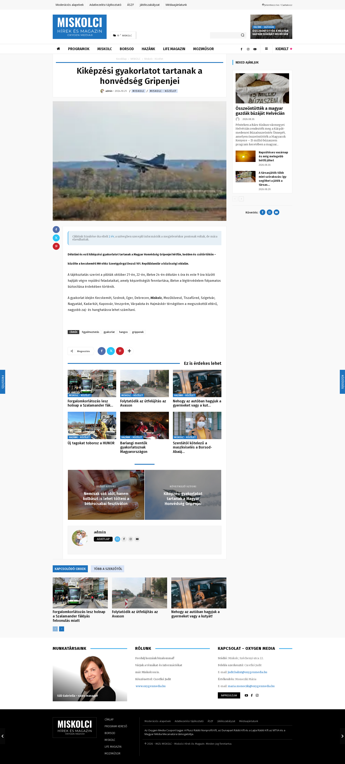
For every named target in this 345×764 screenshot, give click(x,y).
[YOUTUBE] (246, 695)
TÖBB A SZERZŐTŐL (108, 569)
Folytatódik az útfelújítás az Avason (143, 403)
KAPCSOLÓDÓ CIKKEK (70, 569)
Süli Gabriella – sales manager (77, 696)
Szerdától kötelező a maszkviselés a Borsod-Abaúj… (192, 447)
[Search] (242, 35)
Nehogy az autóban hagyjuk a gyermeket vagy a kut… (197, 403)
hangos (123, 332)
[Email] (117, 539)
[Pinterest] (120, 351)
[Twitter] (111, 351)
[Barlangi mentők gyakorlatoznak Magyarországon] (144, 425)
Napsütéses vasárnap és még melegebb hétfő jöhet (273, 156)
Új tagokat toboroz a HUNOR (91, 443)
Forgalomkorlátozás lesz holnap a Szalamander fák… (90, 403)
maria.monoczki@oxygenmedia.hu (251, 686)
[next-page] (61, 628)
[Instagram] (248, 49)
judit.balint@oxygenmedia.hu (247, 672)
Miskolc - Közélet (163, 90)
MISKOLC (136, 59)
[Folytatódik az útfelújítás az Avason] (144, 383)
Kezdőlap (121, 59)
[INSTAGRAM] (257, 695)
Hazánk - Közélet (184, 395)
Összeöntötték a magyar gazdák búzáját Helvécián (270, 32)
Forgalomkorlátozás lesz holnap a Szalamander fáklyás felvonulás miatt (79, 616)
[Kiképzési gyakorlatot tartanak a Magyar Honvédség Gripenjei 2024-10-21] (342, 736)
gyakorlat (109, 332)
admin (100, 532)
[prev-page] (55, 628)
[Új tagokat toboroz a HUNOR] (92, 425)
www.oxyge (143, 686)
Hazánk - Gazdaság (264, 27)
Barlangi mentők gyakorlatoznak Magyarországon (133, 447)
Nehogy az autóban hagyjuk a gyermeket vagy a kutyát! (195, 614)
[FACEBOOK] (252, 695)
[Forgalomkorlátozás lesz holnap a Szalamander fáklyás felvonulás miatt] (92, 383)
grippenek (138, 332)
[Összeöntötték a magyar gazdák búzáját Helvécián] (262, 88)
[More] (129, 351)
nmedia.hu (158, 686)
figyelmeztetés (90, 332)
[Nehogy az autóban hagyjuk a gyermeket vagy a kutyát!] (197, 383)
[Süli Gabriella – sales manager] (90, 678)
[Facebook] (241, 49)
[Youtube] (255, 49)
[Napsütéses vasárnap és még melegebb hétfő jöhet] (246, 156)
